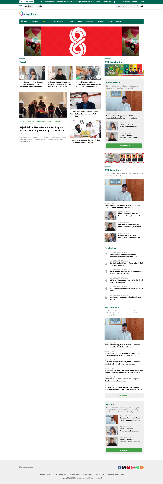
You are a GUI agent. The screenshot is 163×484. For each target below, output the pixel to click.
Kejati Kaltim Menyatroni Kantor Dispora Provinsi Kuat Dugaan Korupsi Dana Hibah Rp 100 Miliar (41, 130)
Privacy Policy (74, 474)
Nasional (35, 21)
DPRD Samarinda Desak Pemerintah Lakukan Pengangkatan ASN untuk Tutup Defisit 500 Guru (123, 388)
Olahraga (90, 21)
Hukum (28, 121)
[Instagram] (133, 468)
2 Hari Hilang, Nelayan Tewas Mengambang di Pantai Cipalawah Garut (126, 272)
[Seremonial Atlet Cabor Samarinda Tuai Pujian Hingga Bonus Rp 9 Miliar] (85, 129)
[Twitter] (124, 468)
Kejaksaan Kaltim (53, 121)
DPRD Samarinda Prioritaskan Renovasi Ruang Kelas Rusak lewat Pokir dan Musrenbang (54, 2)
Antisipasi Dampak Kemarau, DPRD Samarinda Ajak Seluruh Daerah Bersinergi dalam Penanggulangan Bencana (30, 84)
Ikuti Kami (29, 6)
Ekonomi (70, 21)
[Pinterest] (128, 468)
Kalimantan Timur (39, 121)
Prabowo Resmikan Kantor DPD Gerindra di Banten (126, 289)
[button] (137, 6)
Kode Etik (63, 474)
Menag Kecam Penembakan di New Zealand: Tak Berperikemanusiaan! (123, 255)
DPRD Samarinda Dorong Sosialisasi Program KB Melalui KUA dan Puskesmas (87, 84)
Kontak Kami (100, 474)
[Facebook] (119, 468)
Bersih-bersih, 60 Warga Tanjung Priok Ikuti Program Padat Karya (126, 264)
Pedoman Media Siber (115, 474)
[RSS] (142, 468)
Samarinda (120, 21)
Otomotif (100, 21)
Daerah (44, 21)
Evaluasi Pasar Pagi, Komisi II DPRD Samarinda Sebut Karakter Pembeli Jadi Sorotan (121, 117)
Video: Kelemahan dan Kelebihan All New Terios (125, 298)
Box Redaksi (52, 474)
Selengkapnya (123, 145)
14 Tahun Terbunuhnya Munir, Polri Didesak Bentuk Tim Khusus (126, 281)
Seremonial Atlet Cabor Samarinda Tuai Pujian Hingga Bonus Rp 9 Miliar (85, 141)
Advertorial (57, 21)
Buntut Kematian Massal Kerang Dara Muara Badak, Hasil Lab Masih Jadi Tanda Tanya (84, 114)
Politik (110, 21)
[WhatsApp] (137, 468)
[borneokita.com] (32, 14)
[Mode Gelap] (142, 6)
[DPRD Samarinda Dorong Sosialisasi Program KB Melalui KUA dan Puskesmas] (88, 73)
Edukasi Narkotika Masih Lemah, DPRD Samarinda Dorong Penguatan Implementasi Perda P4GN (60, 84)
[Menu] (21, 6)
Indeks (39, 6)
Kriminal (80, 21)
